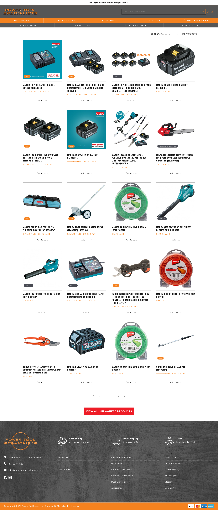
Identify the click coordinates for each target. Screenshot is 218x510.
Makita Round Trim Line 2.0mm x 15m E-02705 (131, 368)
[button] (21, 20)
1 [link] (93, 396)
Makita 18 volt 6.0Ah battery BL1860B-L (172, 86)
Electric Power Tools (121, 457)
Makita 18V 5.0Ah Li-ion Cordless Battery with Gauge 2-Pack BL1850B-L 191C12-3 (40, 157)
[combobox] (164, 11)
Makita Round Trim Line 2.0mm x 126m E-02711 (129, 229)
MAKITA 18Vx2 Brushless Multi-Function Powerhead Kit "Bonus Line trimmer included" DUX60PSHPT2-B (129, 159)
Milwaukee (63, 457)
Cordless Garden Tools (122, 476)
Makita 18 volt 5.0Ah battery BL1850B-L (83, 156)
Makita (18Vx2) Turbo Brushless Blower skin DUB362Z (173, 229)
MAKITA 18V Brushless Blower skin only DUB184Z (41, 295)
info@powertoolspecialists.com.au (25, 470)
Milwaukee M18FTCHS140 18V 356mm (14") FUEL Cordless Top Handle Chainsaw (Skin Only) (174, 157)
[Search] (203, 11)
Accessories (116, 488)
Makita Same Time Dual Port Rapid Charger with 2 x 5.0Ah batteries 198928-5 (85, 87)
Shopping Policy (173, 457)
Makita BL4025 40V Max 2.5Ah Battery (82, 368)
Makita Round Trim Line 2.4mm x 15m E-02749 (175, 295)
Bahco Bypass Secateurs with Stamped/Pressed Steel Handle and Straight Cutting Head (42, 369)
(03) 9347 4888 (16, 464)
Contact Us (170, 488)
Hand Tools (116, 463)
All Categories (171, 476)
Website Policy (172, 470)
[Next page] (124, 396)
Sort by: (155, 34)
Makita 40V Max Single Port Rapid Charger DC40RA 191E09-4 (85, 295)
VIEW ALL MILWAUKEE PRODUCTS (109, 411)
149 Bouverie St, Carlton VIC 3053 (25, 458)
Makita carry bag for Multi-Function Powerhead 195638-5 (39, 229)
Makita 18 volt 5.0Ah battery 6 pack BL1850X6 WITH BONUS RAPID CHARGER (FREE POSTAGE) (131, 87)
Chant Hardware (66, 470)
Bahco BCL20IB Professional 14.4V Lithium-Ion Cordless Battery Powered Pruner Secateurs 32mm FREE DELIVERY (130, 298)
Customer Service (173, 463)
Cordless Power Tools (121, 470)
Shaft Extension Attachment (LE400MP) (171, 368)
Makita (61, 463)
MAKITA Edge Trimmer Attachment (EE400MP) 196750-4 (85, 229)
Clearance (170, 482)
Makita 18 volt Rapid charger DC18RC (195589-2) (39, 86)
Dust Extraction (118, 482)
